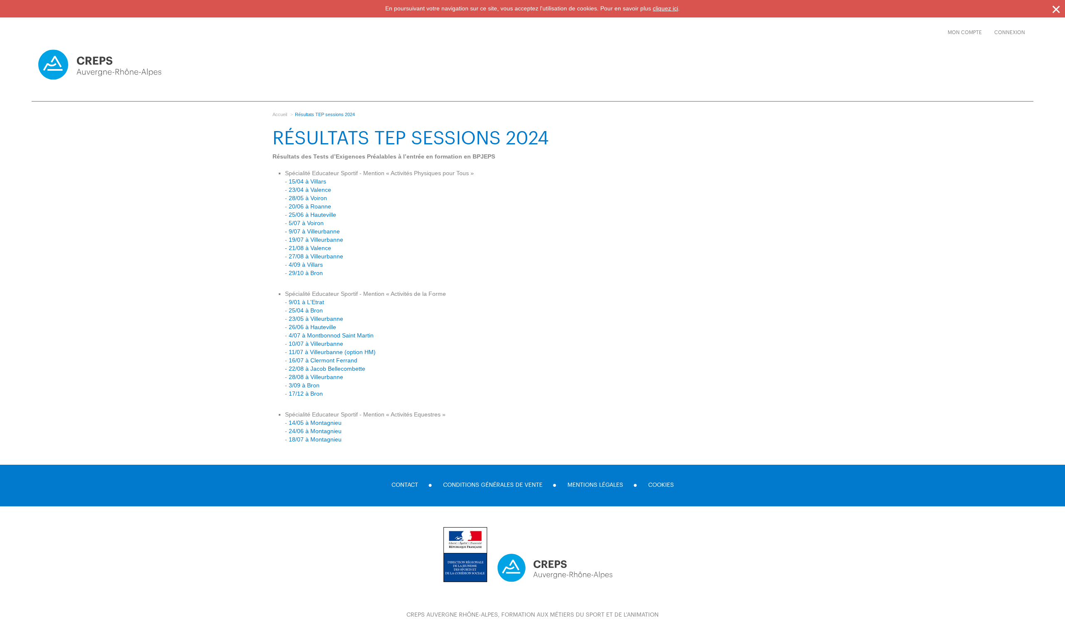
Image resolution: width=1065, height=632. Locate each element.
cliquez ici (665, 8)
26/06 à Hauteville (312, 327)
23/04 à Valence (310, 189)
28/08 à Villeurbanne (316, 377)
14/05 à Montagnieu (315, 422)
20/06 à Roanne (310, 206)
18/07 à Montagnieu (315, 439)
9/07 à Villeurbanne (314, 231)
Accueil (279, 114)
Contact (404, 485)
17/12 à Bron (306, 393)
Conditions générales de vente (492, 485)
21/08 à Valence (310, 248)
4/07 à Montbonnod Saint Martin (331, 335)
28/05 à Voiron (308, 198)
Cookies (661, 485)
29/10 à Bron (306, 273)
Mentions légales (595, 485)
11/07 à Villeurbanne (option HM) (332, 352)
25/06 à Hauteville (312, 214)
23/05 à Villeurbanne (316, 318)
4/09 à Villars (306, 264)
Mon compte (965, 32)
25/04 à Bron (306, 310)
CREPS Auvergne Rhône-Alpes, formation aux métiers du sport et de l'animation (532, 615)
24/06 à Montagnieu (315, 431)
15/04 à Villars (307, 181)
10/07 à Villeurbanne (316, 343)
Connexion (1009, 32)
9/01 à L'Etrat (306, 302)
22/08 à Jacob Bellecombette (327, 368)
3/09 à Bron (304, 385)
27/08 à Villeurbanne (316, 256)
